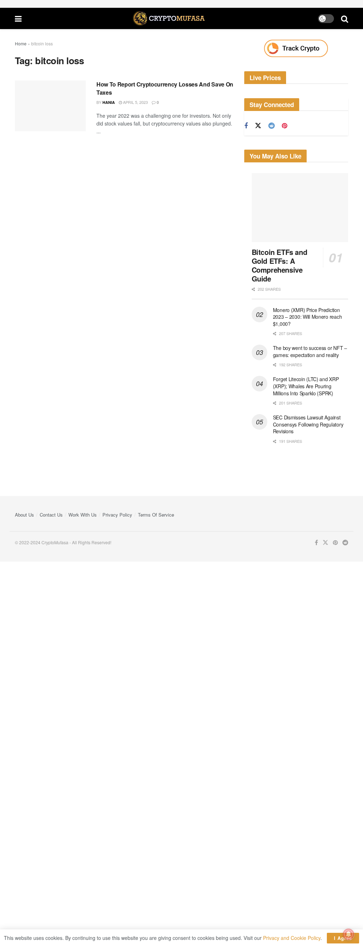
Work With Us (82, 514)
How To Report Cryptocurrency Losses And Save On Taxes (164, 88)
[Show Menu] (18, 18)
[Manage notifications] (348, 934)
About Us (24, 514)
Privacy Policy (117, 514)
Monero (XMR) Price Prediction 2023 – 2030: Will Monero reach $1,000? (307, 316)
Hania (108, 102)
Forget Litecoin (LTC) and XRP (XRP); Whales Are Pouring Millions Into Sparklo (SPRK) (306, 385)
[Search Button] (344, 18)
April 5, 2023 (135, 102)
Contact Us (51, 514)
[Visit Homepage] (170, 18)
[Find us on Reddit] (271, 126)
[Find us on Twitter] (258, 126)
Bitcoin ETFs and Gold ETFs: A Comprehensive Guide (279, 265)
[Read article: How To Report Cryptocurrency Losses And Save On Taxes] (50, 105)
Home (21, 43)
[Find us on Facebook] (246, 126)
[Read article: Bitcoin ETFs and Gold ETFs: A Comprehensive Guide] (300, 207)
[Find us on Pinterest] (284, 126)
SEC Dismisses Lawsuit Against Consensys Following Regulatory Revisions (308, 424)
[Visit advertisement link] (296, 48)
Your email (12, 608)
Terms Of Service (156, 514)
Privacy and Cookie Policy (291, 937)
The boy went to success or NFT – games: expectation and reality (310, 351)
